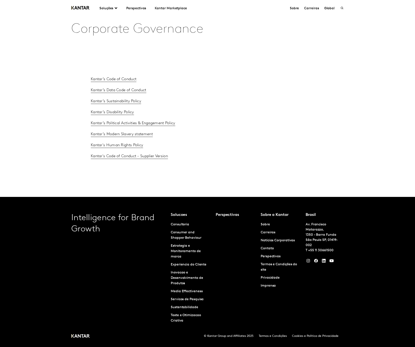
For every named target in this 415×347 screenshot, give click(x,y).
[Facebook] (316, 261)
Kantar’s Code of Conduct (113, 79)
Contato (267, 248)
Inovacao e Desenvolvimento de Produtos (187, 278)
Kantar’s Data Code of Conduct (118, 90)
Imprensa (268, 285)
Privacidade (270, 277)
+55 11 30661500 (321, 250)
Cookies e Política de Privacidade (315, 336)
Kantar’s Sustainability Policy (116, 101)
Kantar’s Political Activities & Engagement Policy (133, 123)
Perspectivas (136, 8)
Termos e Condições (273, 336)
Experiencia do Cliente (188, 264)
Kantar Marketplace (171, 8)
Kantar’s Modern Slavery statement (122, 134)
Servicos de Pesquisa (187, 299)
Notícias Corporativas (278, 240)
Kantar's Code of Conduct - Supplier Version (129, 156)
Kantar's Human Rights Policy (117, 145)
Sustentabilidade (184, 307)
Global (329, 8)
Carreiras (311, 8)
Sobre (294, 8)
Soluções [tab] (106, 8)
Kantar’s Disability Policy (112, 112)
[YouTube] (323, 261)
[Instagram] (308, 261)
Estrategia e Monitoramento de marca (186, 251)
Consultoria (180, 224)
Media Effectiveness (187, 291)
